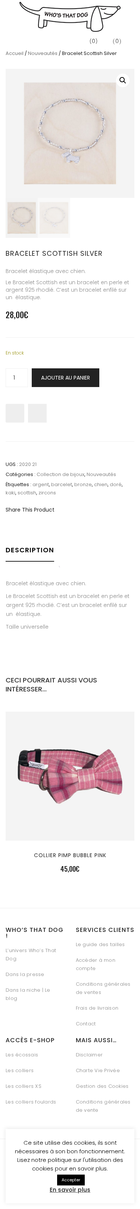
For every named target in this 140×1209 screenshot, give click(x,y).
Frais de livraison (97, 1008)
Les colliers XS (23, 1086)
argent (40, 484)
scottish (27, 492)
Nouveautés (42, 53)
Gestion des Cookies (102, 1086)
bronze (83, 484)
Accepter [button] (71, 1180)
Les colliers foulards (31, 1101)
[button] (123, 80)
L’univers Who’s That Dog (31, 954)
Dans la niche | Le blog (28, 994)
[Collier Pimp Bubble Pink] (70, 821)
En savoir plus (70, 1190)
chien (101, 484)
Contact (86, 1023)
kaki (10, 492)
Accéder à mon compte (95, 964)
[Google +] (107, 510)
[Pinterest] (94, 510)
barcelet (61, 484)
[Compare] (15, 413)
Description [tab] (30, 550)
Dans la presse (25, 974)
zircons (47, 492)
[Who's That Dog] (70, 17)
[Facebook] (68, 510)
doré (116, 484)
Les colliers (20, 1070)
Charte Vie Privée (98, 1070)
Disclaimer (89, 1054)
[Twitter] (81, 510)
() (93, 41)
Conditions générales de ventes (103, 988)
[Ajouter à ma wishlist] (37, 413)
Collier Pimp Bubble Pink (70, 855)
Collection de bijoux (60, 474)
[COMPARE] (70, 839)
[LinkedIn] (120, 510)
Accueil (15, 53)
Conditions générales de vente (103, 1106)
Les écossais (22, 1054)
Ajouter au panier (65, 377)
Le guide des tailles (100, 944)
